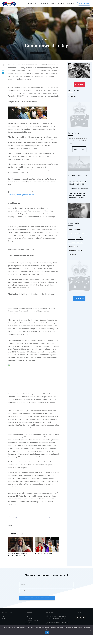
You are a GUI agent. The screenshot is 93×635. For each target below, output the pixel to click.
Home (4, 616)
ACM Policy (79, 238)
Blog (3, 618)
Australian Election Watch (75, 250)
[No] (91, 630)
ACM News (71, 238)
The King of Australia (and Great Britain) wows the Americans (79, 195)
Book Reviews (72, 254)
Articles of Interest (73, 246)
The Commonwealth (38, 53)
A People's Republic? (74, 233)
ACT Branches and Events (75, 242)
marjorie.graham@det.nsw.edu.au (21, 195)
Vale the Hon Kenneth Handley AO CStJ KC (20, 548)
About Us (84, 233)
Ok (47, 632)
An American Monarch (47, 548)
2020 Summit (77, 229)
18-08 (70, 229)
